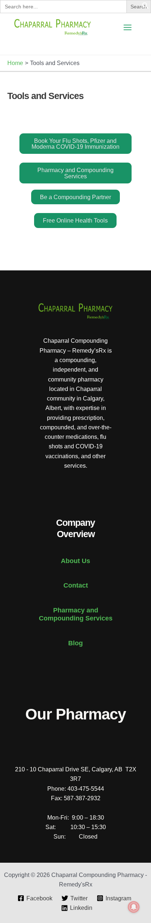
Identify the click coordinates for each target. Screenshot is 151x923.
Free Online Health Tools (75, 220)
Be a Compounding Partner (75, 197)
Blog (75, 643)
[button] (145, 7)
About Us (75, 561)
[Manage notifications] (134, 907)
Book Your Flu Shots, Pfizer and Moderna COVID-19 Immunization (75, 143)
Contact (75, 585)
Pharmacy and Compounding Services (75, 173)
